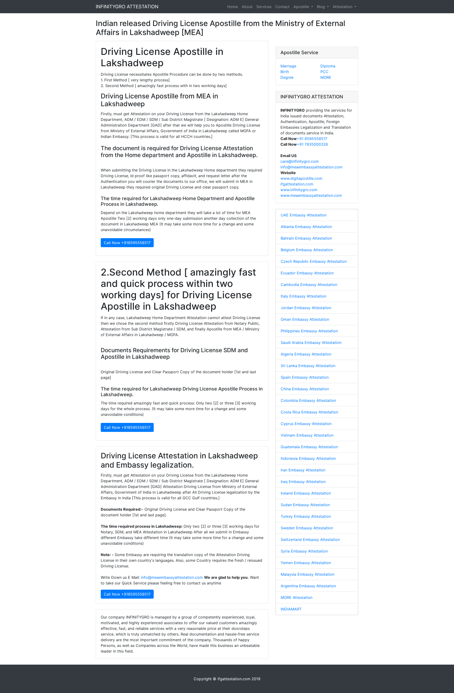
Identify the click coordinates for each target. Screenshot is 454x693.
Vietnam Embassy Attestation (307, 435)
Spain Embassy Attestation (305, 377)
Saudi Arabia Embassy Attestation (311, 342)
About (247, 6)
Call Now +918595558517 (127, 242)
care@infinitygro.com (299, 161)
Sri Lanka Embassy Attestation (308, 365)
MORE (325, 77)
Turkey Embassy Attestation (306, 516)
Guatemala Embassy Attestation (309, 446)
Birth (284, 71)
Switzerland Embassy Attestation (310, 539)
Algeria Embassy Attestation (306, 354)
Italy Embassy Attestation (303, 296)
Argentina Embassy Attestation (308, 585)
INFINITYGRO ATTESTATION (127, 6)
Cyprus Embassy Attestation (306, 423)
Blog (321, 6)
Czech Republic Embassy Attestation (314, 261)
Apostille (301, 6)
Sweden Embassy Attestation (307, 528)
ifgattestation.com (296, 184)
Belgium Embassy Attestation (307, 249)
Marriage (288, 66)
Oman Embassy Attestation (305, 319)
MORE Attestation (296, 597)
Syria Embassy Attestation (304, 551)
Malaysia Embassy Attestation (307, 574)
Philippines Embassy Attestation (309, 331)
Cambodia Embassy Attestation (309, 284)
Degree (286, 77)
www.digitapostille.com (301, 178)
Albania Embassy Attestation (306, 226)
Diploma (327, 66)
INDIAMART (291, 609)
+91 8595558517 (312, 138)
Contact (282, 6)
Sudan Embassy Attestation (305, 504)
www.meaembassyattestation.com (311, 195)
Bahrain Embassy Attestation (306, 238)
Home (232, 6)
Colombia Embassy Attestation (308, 400)
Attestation (343, 6)
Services (263, 6)
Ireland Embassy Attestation (306, 493)
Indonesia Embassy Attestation (308, 458)
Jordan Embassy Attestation (306, 307)
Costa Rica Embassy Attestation (309, 412)
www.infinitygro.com (298, 189)
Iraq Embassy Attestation (303, 481)
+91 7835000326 (312, 144)
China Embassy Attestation (305, 388)
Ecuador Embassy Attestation (307, 273)
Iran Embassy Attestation (303, 470)
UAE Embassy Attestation (304, 215)
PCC (324, 71)
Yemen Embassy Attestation (306, 562)
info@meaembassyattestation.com (172, 577)
